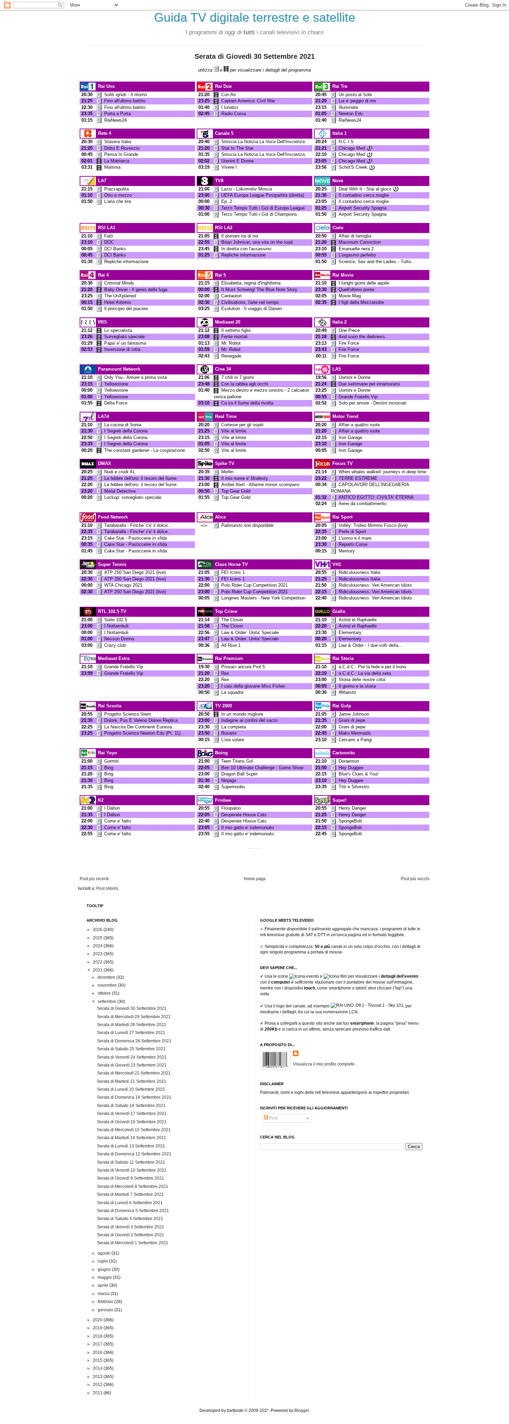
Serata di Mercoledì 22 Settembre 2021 (134, 1073)
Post (272, 1118)
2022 (98, 962)
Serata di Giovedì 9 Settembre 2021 (130, 1178)
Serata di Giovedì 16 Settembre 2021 (132, 1121)
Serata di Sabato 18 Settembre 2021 (131, 1105)
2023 (98, 953)
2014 (98, 1368)
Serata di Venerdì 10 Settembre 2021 (132, 1170)
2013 (98, 1376)
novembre (108, 985)
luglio (103, 1261)
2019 (98, 1327)
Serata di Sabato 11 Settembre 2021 (131, 1162)
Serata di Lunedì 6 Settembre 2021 (130, 1202)
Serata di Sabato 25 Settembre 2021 (131, 1048)
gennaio (106, 1309)
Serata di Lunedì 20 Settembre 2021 (131, 1089)
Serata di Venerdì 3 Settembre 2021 (130, 1227)
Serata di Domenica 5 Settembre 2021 (133, 1210)
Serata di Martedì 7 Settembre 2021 (130, 1194)
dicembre (107, 977)
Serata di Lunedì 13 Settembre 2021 (131, 1146)
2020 (98, 1320)
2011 (98, 1392)
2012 (98, 1384)
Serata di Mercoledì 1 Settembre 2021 (132, 1242)
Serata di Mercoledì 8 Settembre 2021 (132, 1186)
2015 (98, 1360)
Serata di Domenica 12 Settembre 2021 (134, 1154)
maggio (105, 1277)
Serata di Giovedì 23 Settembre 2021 (132, 1065)
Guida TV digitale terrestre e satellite (254, 17)
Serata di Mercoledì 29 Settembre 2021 (134, 1016)
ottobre (105, 993)
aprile (103, 1285)
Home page (255, 878)
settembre (107, 1001)
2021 (98, 970)
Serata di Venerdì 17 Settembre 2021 (132, 1113)
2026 (98, 929)
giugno (105, 1269)
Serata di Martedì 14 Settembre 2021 (131, 1137)
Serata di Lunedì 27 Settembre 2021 (131, 1032)
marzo (104, 1293)
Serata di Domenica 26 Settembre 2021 (134, 1041)
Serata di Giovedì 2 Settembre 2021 (130, 1234)
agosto (104, 1253)
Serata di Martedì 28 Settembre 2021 (131, 1024)
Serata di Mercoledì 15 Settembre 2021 (134, 1129)
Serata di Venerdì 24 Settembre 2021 (132, 1057)
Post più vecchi (415, 878)
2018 (98, 1336)
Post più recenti (94, 878)
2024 (98, 945)
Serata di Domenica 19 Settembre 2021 (134, 1097)
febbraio (106, 1301)
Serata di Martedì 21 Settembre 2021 (131, 1081)
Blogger (301, 1410)
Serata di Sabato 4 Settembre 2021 (130, 1218)
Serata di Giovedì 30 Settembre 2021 (255, 56)
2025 (98, 938)
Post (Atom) (107, 888)
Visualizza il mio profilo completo (324, 1064)
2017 (98, 1344)
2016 (98, 1352)
